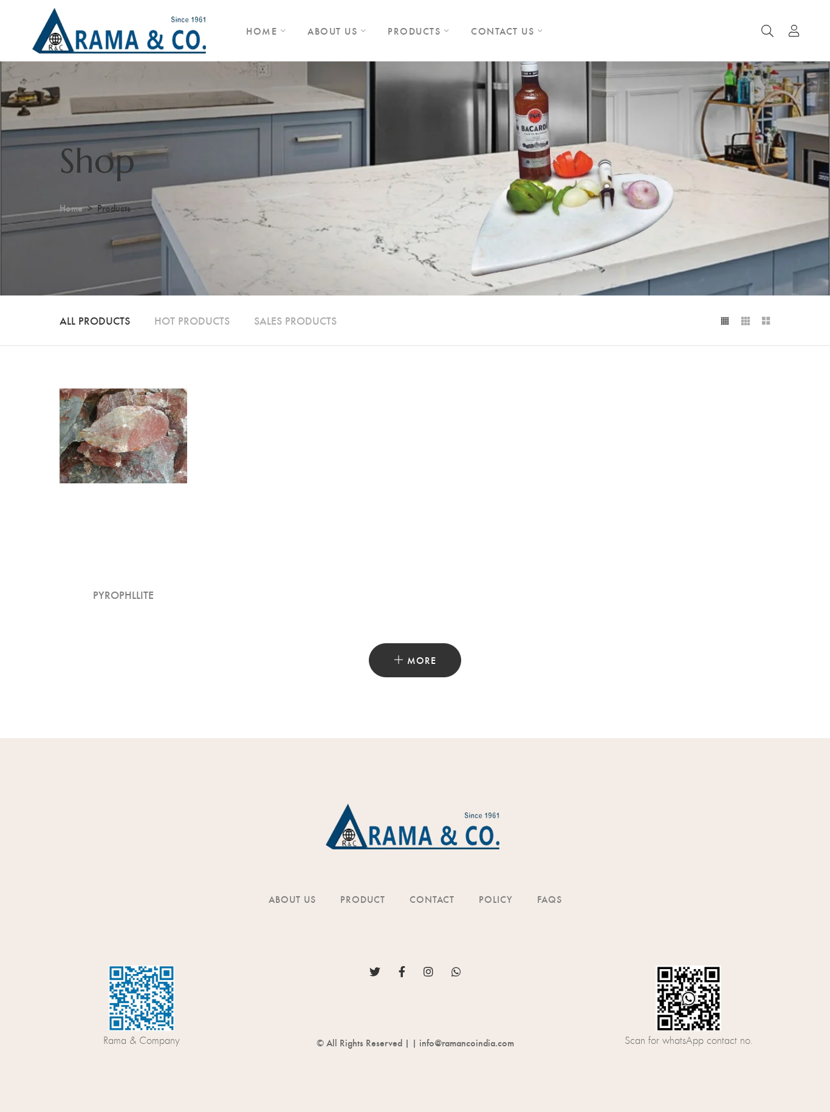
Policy (496, 899)
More (420, 660)
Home (71, 207)
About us (292, 899)
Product (362, 899)
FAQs (549, 899)
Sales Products (295, 320)
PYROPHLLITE (123, 594)
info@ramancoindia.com (466, 1042)
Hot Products (192, 320)
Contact (432, 899)
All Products (95, 320)
